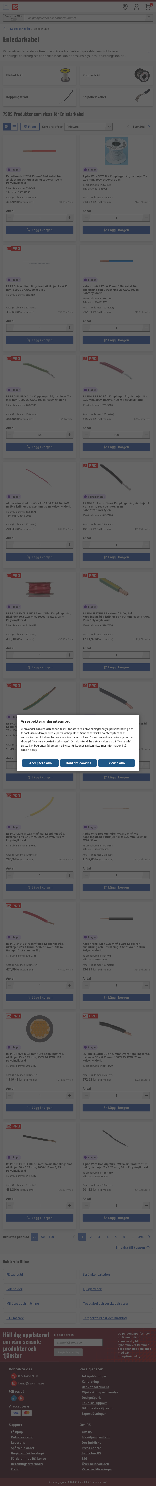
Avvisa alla (116, 763)
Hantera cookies (78, 763)
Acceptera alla (40, 763)
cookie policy (29, 750)
